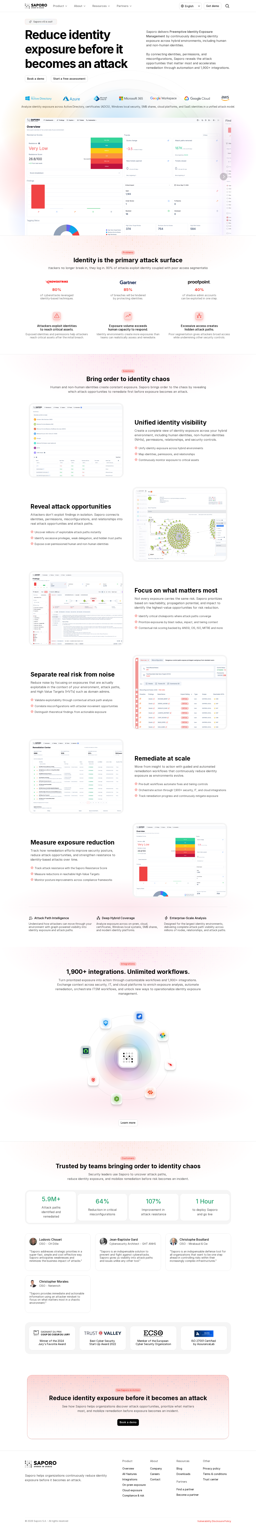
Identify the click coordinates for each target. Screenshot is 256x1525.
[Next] (223, 176)
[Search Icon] (227, 6)
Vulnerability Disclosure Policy (214, 1521)
